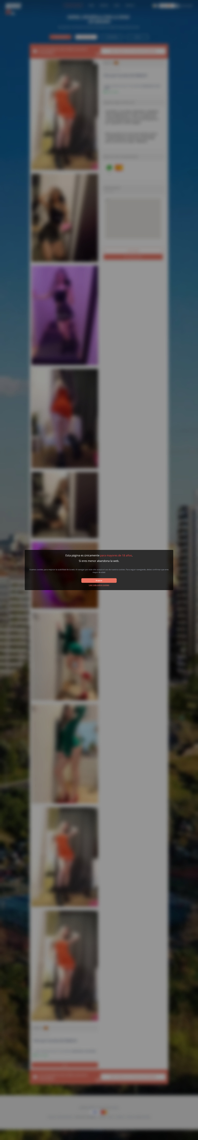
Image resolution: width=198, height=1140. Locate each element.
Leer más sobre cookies (99, 585)
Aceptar (99, 580)
